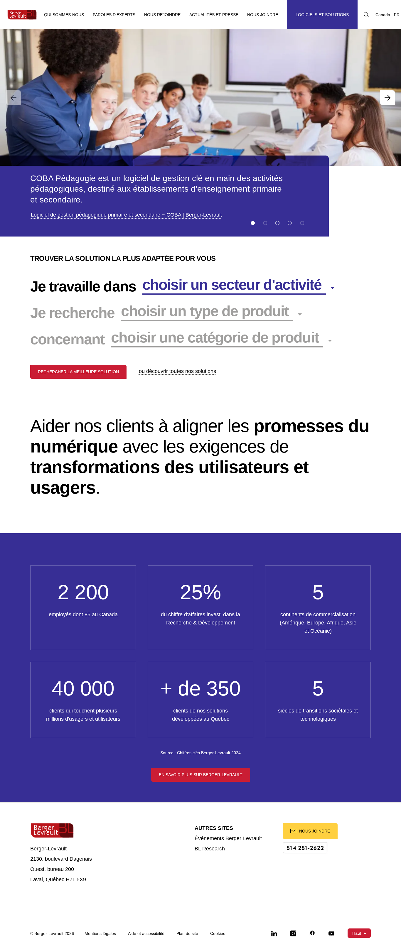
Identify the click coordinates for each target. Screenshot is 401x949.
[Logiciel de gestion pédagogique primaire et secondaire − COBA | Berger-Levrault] (200, 97)
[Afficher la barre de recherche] (366, 15)
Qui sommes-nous (64, 14)
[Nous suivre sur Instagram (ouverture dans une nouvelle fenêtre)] (293, 933)
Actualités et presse (213, 14)
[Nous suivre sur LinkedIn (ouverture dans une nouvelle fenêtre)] (274, 933)
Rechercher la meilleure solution (78, 371)
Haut (356, 933)
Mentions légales (100, 933)
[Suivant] (387, 97)
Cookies (217, 933)
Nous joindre (262, 14)
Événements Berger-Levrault (228, 838)
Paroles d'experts (114, 14)
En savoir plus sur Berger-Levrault (200, 774)
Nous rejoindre (162, 14)
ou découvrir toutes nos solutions (177, 371)
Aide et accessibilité (146, 933)
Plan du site (187, 933)
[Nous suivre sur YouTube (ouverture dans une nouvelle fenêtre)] (331, 933)
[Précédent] (13, 97)
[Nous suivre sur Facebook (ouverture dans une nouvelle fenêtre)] (312, 933)
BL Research (210, 849)
